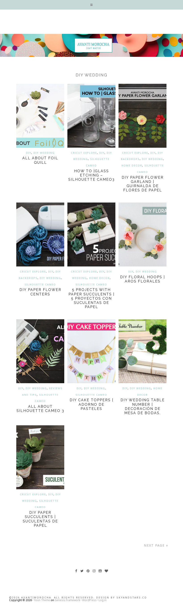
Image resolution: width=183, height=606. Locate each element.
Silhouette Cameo (40, 284)
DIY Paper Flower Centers (40, 292)
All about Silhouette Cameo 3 (40, 408)
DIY (28, 152)
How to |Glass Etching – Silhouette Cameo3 (91, 175)
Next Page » (156, 545)
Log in (102, 600)
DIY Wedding (44, 152)
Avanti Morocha (91, 45)
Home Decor (131, 165)
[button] (91, 5)
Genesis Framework (67, 600)
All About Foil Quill (40, 160)
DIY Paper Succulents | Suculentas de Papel (40, 519)
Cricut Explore (84, 152)
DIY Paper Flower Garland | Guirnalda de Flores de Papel (143, 183)
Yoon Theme (42, 600)
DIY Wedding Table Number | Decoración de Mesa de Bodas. (143, 406)
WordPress (89, 600)
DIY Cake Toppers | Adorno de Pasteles (91, 404)
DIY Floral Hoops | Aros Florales (142, 279)
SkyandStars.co (131, 597)
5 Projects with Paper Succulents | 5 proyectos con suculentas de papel (91, 298)
